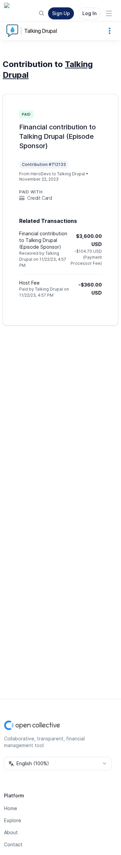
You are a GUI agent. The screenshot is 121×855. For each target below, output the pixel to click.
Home (10, 808)
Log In (89, 13)
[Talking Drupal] (13, 31)
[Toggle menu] (109, 13)
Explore (12, 820)
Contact (13, 844)
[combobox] (58, 763)
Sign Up (61, 13)
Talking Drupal (40, 30)
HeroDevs (41, 173)
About (11, 832)
